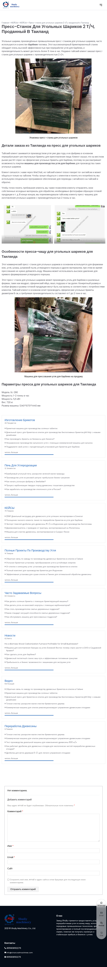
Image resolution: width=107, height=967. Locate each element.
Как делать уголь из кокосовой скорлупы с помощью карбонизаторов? (38, 605)
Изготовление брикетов (20, 420)
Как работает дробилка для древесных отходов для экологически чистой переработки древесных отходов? (50, 747)
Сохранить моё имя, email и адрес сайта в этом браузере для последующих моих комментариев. (48, 881)
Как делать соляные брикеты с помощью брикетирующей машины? (37, 601)
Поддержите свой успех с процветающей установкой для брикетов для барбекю (43, 446)
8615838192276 (14, 948)
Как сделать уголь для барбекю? (21, 654)
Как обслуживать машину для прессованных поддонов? (31, 616)
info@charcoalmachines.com (20, 952)
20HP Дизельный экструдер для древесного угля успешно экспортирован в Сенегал (44, 516)
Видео (9, 681)
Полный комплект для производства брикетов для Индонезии (34, 570)
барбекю (33, 44)
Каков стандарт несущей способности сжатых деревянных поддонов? (38, 613)
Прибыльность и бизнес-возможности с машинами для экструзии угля (38, 662)
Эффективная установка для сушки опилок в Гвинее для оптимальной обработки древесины (48, 574)
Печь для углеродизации (21, 465)
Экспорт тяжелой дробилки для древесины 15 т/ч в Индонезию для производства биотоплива (49, 524)
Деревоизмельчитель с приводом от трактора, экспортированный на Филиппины (43, 528)
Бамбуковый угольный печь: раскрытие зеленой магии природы (35, 473)
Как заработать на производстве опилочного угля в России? (33, 489)
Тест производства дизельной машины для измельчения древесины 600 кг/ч (41, 742)
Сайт (10, 868)
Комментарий (15, 811)
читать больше (11, 452)
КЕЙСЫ (14, 22)
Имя (10, 846)
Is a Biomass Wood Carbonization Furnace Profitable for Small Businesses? (42, 643)
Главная (5, 22)
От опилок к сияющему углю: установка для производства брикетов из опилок (41, 566)
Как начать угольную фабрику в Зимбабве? (26, 481)
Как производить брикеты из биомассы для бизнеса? (30, 439)
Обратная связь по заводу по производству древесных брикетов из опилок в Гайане (44, 558)
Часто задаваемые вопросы (23, 593)
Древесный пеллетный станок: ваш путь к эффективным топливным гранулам (41, 658)
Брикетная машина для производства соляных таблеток (31, 428)
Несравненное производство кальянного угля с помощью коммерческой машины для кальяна (49, 442)
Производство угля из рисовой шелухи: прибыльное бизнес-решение (38, 477)
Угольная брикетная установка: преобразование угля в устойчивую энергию (41, 562)
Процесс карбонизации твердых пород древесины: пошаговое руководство (40, 485)
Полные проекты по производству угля (30, 550)
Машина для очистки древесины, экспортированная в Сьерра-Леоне (37, 531)
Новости (10, 635)
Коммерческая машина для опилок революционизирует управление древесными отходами (48, 707)
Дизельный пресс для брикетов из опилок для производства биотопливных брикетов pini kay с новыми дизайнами (53, 433)
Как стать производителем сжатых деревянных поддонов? (32, 609)
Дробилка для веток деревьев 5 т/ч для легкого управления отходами (38, 752)
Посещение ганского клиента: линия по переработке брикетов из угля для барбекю (44, 520)
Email (11, 857)
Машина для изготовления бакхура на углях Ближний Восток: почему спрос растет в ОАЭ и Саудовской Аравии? (53, 649)
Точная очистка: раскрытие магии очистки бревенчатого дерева (35, 703)
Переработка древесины (21, 726)
